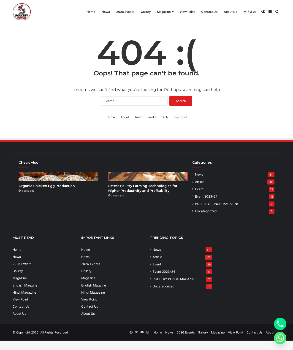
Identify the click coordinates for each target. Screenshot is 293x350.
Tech (164, 117)
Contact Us (209, 12)
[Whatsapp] (280, 338)
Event (199, 189)
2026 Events (125, 12)
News (106, 12)
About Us (230, 12)
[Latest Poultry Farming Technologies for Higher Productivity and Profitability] (148, 176)
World (152, 117)
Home (91, 12)
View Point (187, 12)
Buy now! (180, 117)
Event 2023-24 (206, 196)
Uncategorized (206, 211)
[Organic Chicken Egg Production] (58, 176)
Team (138, 117)
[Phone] (280, 324)
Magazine (164, 12)
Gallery (146, 12)
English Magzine (25, 285)
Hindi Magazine (24, 292)
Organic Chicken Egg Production (47, 186)
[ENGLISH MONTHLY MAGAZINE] (22, 11)
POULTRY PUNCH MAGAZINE (217, 204)
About (124, 117)
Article (199, 182)
